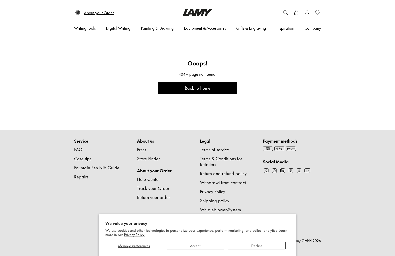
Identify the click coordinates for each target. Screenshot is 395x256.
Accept (195, 245)
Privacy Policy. (134, 234)
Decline (257, 245)
